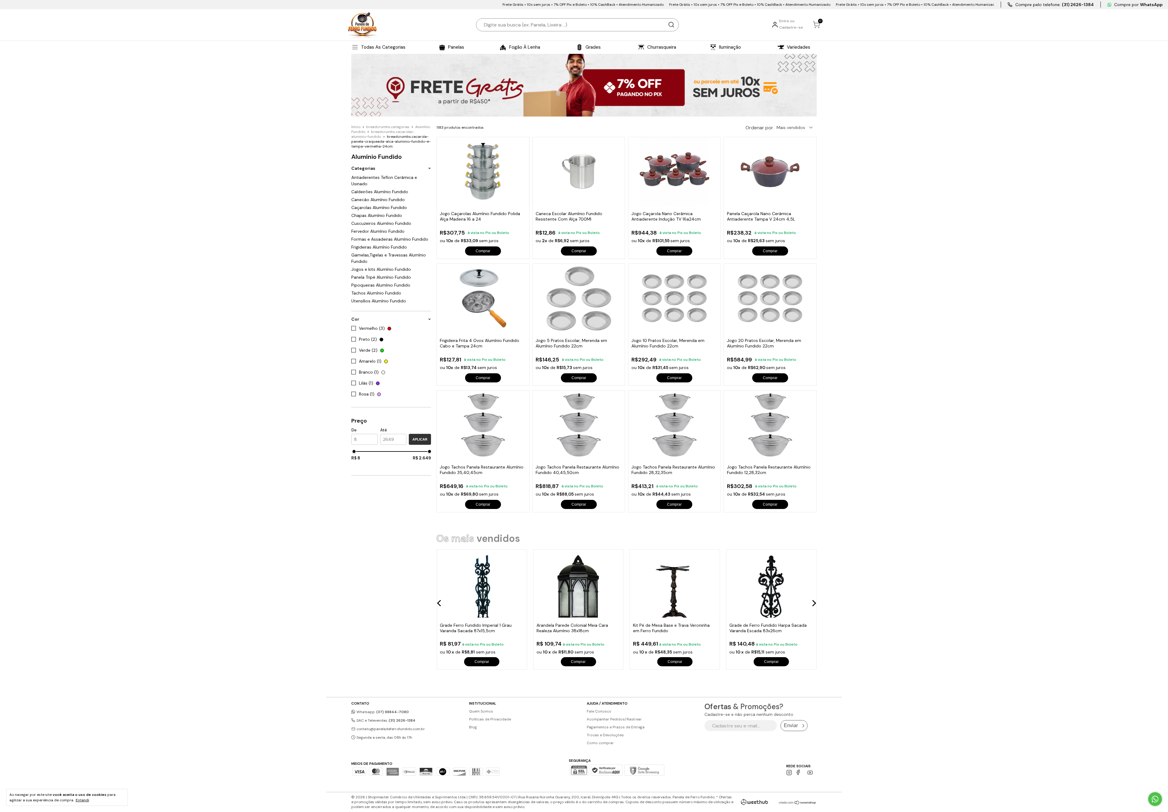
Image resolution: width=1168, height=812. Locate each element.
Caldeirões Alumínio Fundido (379, 191)
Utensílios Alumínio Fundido (378, 301)
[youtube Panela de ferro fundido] (810, 772)
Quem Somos (481, 711)
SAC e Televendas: (385, 720)
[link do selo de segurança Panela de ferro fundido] (607, 771)
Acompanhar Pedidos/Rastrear (614, 719)
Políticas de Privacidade (490, 719)
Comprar (483, 251)
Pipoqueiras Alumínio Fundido (380, 285)
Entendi (82, 800)
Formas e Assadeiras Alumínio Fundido (389, 239)
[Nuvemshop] (798, 803)
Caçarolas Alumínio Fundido (379, 207)
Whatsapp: (382, 711)
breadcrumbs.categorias (387, 126)
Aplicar (419, 439)
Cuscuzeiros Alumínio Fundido (381, 223)
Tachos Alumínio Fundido (376, 293)
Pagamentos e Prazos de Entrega (616, 727)
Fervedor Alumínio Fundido (378, 231)
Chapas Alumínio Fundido (376, 215)
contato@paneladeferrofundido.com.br (390, 729)
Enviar (791, 725)
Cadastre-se (791, 27)
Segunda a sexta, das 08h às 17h (384, 737)
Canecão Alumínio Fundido (378, 199)
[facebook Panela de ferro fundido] (799, 772)
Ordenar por (759, 127)
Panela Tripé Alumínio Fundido (381, 277)
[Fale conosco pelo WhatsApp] (1155, 799)
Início (355, 126)
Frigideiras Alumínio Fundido (379, 247)
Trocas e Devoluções (605, 735)
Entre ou (786, 21)
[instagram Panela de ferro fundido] (789, 772)
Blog (473, 727)
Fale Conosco (599, 711)
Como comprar (600, 743)
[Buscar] (671, 24)
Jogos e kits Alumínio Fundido (381, 269)
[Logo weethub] (754, 802)
